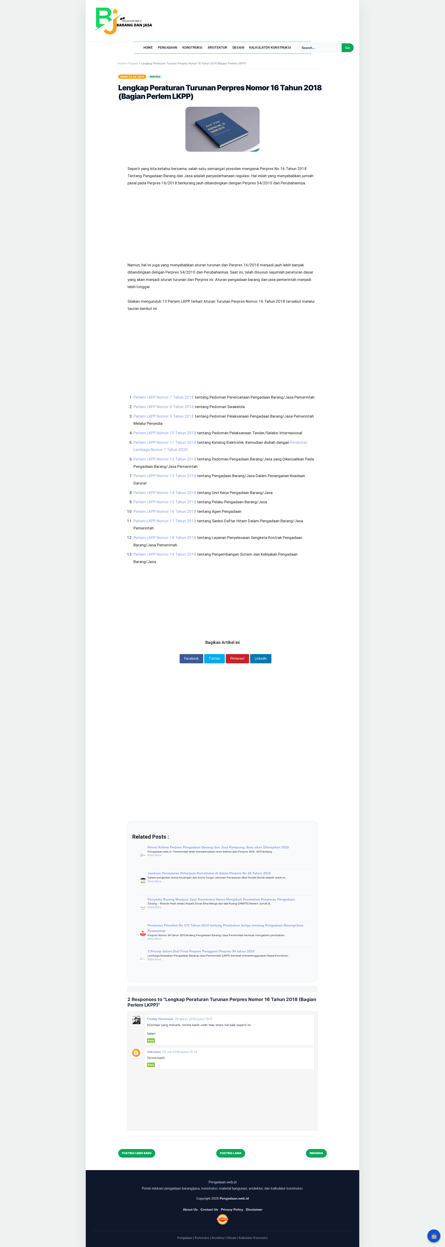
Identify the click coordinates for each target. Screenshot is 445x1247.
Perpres (155, 76)
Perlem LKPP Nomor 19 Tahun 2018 (165, 554)
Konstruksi (192, 47)
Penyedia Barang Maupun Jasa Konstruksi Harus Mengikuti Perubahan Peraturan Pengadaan (221, 899)
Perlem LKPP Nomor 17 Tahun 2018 (165, 521)
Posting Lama (231, 1153)
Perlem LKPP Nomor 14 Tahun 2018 (165, 492)
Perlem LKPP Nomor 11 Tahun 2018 (165, 442)
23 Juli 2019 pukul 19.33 (179, 1052)
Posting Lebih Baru (137, 1153)
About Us (190, 1209)
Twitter (214, 658)
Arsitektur (217, 47)
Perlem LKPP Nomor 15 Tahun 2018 (165, 502)
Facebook (191, 658)
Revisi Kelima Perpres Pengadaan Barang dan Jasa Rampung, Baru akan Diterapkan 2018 (218, 847)
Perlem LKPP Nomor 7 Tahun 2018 (164, 397)
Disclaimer (254, 1209)
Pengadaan (167, 47)
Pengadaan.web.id (234, 1198)
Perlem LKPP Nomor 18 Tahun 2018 (165, 537)
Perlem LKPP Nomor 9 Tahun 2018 (164, 416)
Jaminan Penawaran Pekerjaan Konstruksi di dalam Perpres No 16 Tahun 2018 (209, 873)
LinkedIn (261, 658)
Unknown (154, 1052)
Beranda (316, 1153)
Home (148, 47)
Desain (238, 47)
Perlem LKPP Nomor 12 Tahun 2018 (165, 459)
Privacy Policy (232, 1209)
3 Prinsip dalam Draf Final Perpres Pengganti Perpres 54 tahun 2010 (201, 951)
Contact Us (209, 1209)
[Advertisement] (222, 211)
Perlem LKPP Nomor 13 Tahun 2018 (165, 475)
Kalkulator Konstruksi (270, 47)
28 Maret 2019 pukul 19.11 (193, 1019)
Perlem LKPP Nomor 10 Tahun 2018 (165, 433)
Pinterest (237, 658)
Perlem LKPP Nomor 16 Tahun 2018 (165, 511)
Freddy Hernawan (160, 1019)
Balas (151, 1040)
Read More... (155, 855)
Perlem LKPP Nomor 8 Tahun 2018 (164, 406)
